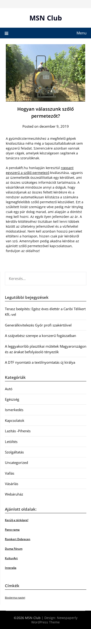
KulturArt (11, 558)
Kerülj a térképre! (16, 520)
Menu (82, 33)
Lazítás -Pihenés (18, 431)
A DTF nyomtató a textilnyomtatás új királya (40, 362)
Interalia (10, 568)
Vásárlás (11, 483)
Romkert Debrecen (17, 539)
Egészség (12, 399)
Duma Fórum (13, 549)
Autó (8, 388)
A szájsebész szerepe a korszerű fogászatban (40, 335)
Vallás (9, 473)
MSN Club (45, 17)
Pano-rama (12, 530)
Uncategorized (16, 462)
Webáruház (14, 494)
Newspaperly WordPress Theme (54, 620)
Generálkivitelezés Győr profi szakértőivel (38, 325)
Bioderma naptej (15, 597)
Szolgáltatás (14, 452)
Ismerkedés (14, 409)
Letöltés (11, 441)
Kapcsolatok (14, 420)
